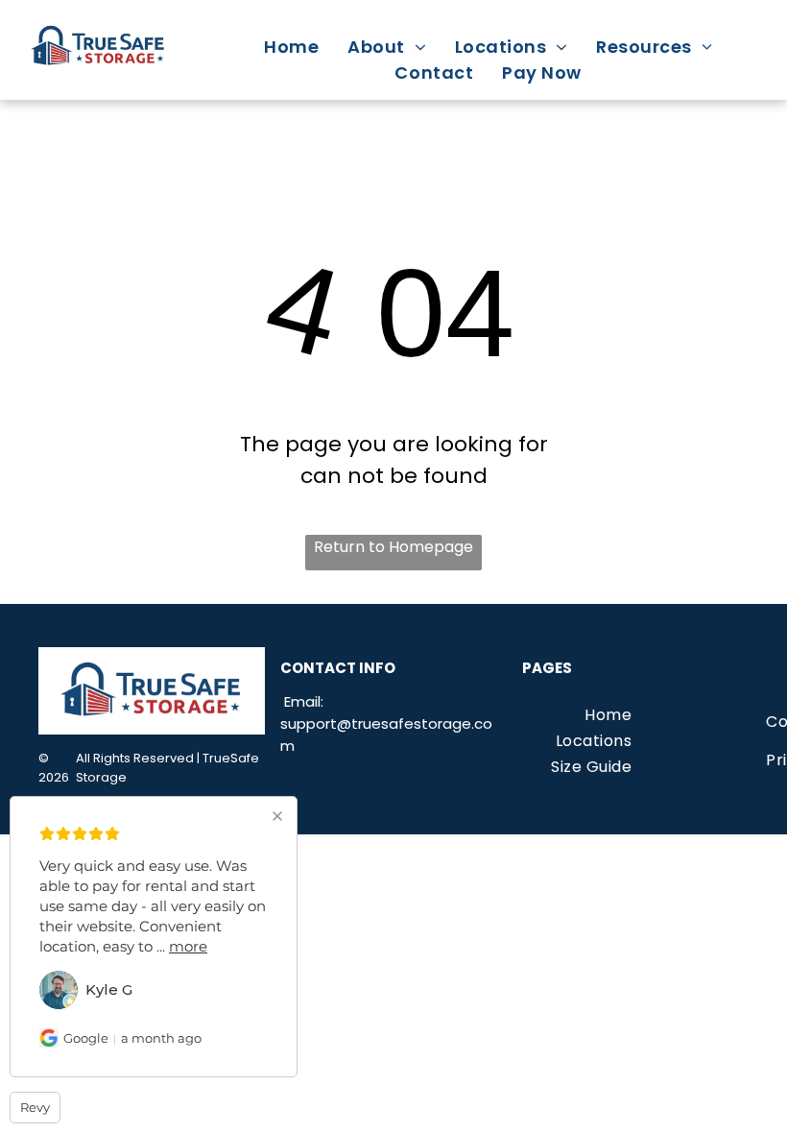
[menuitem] (291, 47)
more (188, 946)
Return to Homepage (393, 547)
